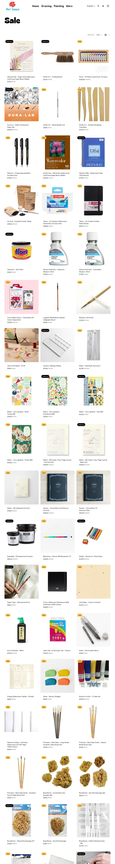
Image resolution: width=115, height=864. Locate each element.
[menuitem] (69, 6)
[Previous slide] (7, 56)
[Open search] (98, 5)
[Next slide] (35, 56)
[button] (99, 34)
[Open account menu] (103, 5)
